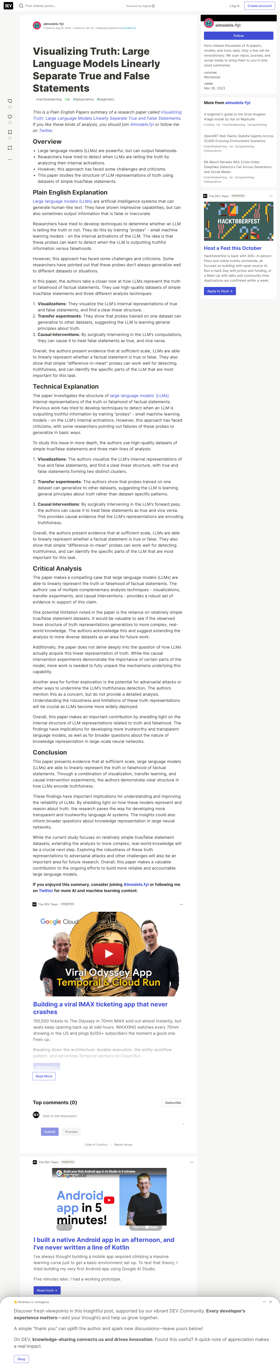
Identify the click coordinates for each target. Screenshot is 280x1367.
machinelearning (48, 99)
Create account (260, 6)
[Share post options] (10, 159)
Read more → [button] (47, 1290)
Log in (234, 6)
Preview (71, 1132)
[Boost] (9, 147)
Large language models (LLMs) (62, 201)
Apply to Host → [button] (220, 291)
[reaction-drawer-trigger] (10, 103)
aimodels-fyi (53, 24)
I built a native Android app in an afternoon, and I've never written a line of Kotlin (104, 1243)
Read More (44, 1076)
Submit (49, 1132)
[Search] (21, 6)
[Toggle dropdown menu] (181, 904)
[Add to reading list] (9, 134)
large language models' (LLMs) (139, 395)
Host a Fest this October (233, 248)
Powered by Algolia (139, 6)
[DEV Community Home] (8, 6)
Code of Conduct (96, 1144)
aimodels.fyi (129, 28)
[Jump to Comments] (9, 118)
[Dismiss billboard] (270, 1302)
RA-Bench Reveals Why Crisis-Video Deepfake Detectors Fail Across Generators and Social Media (237, 171)
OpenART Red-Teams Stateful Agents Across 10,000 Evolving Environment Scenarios (238, 143)
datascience (83, 99)
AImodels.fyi (142, 124)
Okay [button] (21, 1359)
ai (67, 99)
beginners (105, 99)
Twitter (45, 130)
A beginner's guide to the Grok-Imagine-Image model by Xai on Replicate (235, 119)
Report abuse (123, 1144)
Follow (239, 36)
